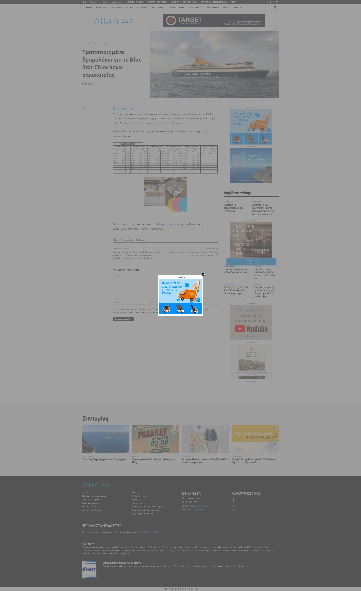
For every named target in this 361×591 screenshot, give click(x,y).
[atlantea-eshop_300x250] (180, 313)
